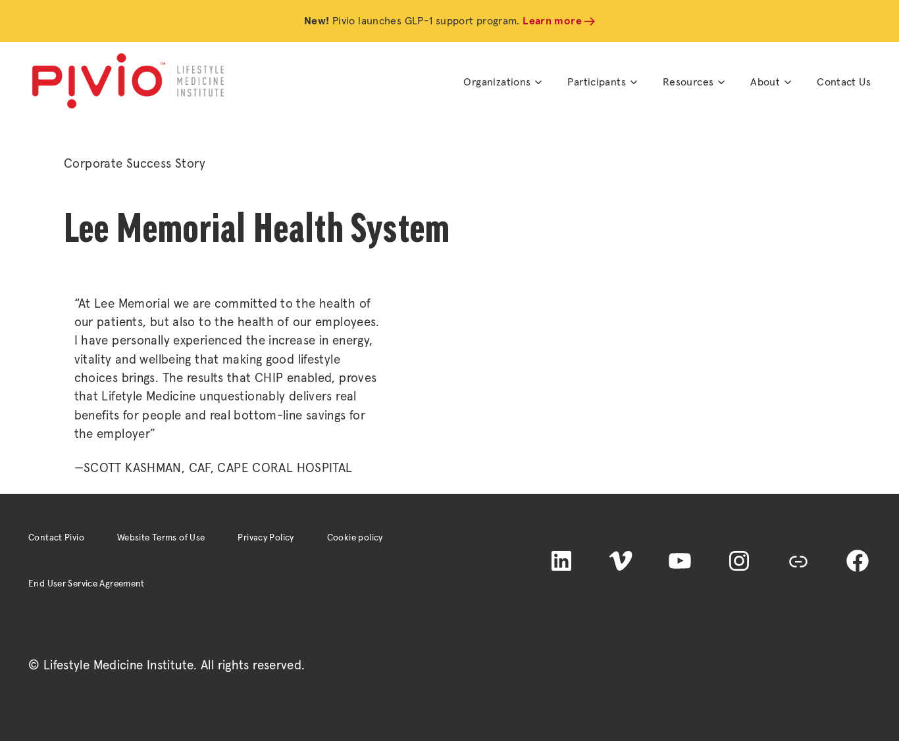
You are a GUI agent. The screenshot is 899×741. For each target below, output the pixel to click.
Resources (688, 82)
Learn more (552, 21)
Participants (596, 82)
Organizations (496, 82)
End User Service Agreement (86, 583)
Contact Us (844, 82)
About (765, 82)
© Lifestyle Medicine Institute (110, 665)
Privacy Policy (266, 537)
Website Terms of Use (161, 537)
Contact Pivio (56, 537)
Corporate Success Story (135, 164)
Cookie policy (355, 537)
